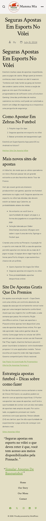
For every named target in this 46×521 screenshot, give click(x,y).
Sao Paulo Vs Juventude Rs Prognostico (20, 361)
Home (23, 482)
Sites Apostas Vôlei (11, 431)
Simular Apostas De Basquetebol (19, 471)
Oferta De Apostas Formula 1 (15, 365)
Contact (23, 498)
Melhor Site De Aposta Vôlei (15, 150)
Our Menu (23, 493)
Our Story (23, 487)
